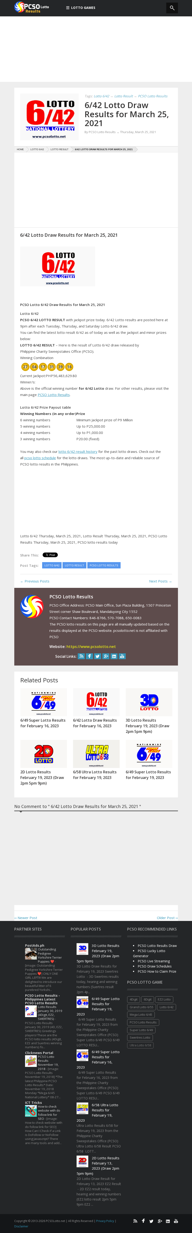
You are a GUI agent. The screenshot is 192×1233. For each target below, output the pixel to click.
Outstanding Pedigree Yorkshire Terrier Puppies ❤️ (50, 955)
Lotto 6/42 (167, 1007)
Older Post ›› (167, 917)
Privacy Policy (105, 1221)
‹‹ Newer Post (25, 917)
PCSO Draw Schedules (155, 966)
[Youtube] (122, 656)
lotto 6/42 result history (78, 451)
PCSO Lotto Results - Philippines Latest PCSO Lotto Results (42, 999)
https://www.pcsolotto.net (91, 646)
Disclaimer (21, 1226)
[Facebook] (89, 656)
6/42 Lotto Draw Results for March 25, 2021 (127, 113)
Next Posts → (160, 581)
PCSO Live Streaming (154, 961)
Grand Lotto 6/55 (141, 1007)
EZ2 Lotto (164, 999)
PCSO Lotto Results (54, 394)
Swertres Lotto (140, 1037)
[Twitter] (97, 656)
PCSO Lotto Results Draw (157, 945)
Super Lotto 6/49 (141, 1030)
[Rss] (81, 656)
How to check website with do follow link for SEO (49, 1112)
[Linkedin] (114, 656)
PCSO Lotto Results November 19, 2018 (48, 1063)
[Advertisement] (96, 49)
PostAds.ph (34, 945)
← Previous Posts (34, 581)
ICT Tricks (33, 1102)
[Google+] (105, 656)
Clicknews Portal (39, 1053)
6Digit (147, 999)
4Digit (133, 999)
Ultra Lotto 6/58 (140, 1045)
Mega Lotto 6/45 (141, 1014)
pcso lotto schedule (40, 457)
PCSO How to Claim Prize (157, 971)
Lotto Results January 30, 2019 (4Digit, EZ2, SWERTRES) (50, 1013)
